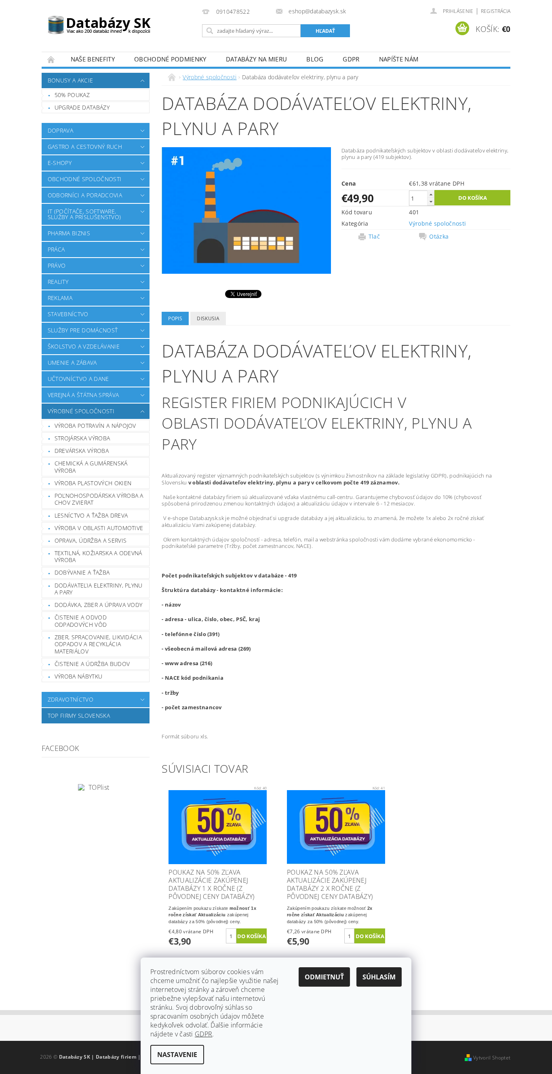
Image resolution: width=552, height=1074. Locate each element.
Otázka (439, 236)
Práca (56, 249)
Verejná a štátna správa (83, 395)
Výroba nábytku (78, 676)
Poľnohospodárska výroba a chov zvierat (99, 499)
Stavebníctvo (68, 314)
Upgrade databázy (82, 107)
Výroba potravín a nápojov (95, 425)
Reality (58, 281)
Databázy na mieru (256, 59)
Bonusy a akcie (70, 80)
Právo (57, 265)
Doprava (60, 130)
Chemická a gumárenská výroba (91, 466)
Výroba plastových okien (93, 483)
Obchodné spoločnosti (84, 179)
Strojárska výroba (82, 438)
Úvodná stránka (51, 59)
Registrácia (496, 11)
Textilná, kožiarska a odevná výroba (98, 556)
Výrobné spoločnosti (81, 411)
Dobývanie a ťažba (82, 572)
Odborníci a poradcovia (85, 195)
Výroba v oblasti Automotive (99, 528)
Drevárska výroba (82, 451)
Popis (175, 318)
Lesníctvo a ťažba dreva (91, 515)
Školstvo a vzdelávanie (84, 346)
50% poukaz (72, 95)
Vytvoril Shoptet (491, 1057)
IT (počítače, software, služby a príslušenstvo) (84, 214)
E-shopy (60, 163)
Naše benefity (93, 59)
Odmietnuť (324, 977)
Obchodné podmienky (170, 59)
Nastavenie (177, 1054)
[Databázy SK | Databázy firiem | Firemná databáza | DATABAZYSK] (99, 20)
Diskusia (208, 318)
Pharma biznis (69, 233)
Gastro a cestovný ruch (85, 146)
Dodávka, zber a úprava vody (99, 605)
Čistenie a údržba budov (92, 664)
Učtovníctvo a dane (78, 379)
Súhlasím (379, 977)
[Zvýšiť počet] (430, 194)
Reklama (60, 298)
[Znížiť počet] (430, 201)
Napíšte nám (399, 59)
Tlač (374, 236)
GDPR (351, 59)
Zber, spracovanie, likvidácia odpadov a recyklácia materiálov (98, 644)
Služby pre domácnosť (83, 330)
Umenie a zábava (72, 362)
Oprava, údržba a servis (90, 540)
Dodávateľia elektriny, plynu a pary (99, 588)
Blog (314, 59)
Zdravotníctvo (70, 699)
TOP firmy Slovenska (79, 715)
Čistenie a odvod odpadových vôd (81, 620)
